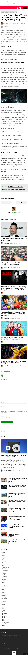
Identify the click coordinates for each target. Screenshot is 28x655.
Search (25, 431)
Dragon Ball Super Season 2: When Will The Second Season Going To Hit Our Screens (13, 313)
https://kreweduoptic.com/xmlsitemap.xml (10, 635)
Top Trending (5, 617)
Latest (14, 5)
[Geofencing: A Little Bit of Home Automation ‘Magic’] (4, 495)
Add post (25, 8)
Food (3, 574)
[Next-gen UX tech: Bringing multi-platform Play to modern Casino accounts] (4, 525)
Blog (2, 452)
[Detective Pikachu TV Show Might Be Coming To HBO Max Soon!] (14, 351)
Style (3, 611)
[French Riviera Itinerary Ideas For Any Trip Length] (4, 541)
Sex (3, 607)
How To (4, 588)
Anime (3, 555)
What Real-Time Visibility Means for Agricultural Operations (18, 479)
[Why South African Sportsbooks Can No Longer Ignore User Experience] (4, 510)
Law (3, 591)
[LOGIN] (20, 7)
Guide (3, 582)
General (4, 579)
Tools (3, 616)
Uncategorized (5, 622)
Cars (3, 562)
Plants (3, 603)
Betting (3, 558)
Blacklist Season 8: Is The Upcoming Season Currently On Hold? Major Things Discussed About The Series (13, 288)
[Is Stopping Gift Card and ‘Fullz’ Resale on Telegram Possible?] (14, 446)
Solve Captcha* (4, 415)
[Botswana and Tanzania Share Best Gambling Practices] (4, 534)
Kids (3, 589)
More (12, 467)
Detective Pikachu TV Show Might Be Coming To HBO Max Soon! (13, 361)
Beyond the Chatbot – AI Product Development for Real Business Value (17, 487)
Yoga (3, 625)
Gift (3, 580)
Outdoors (4, 601)
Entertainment (5, 570)
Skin (3, 608)
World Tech (4, 623)
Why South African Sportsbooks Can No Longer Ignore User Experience (17, 510)
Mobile (3, 592)
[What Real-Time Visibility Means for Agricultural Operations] (4, 480)
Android (4, 552)
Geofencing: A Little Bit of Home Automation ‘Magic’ (17, 494)
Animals (4, 554)
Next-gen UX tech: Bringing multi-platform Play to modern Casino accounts (17, 526)
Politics (3, 604)
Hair (3, 583)
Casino (3, 564)
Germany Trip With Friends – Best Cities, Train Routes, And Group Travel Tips (17, 502)
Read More (4, 474)
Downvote (21, 202)
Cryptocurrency (5, 567)
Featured (4, 573)
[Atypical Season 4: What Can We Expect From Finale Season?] (14, 328)
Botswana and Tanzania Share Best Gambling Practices (18, 533)
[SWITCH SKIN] (18, 7)
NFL (3, 600)
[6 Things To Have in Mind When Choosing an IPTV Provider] (14, 253)
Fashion (4, 571)
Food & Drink (5, 576)
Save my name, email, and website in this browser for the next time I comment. (14, 412)
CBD (3, 565)
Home (3, 586)
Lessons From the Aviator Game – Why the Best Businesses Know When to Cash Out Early (17, 518)
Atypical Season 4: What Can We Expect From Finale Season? (12, 338)
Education (4, 568)
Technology (5, 613)
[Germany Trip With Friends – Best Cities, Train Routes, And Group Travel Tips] (4, 502)
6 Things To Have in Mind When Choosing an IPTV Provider (11, 263)
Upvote (6, 202)
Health (3, 585)
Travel (3, 619)
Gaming (4, 577)
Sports (3, 610)
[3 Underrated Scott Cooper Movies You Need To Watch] (14, 229)
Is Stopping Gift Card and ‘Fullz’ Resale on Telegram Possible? (14, 455)
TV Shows (12, 219)
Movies (4, 595)
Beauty (3, 557)
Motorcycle (4, 594)
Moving (4, 597)
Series (3, 606)
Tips (3, 614)
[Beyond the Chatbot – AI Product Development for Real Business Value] (4, 487)
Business (4, 561)
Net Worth (4, 598)
